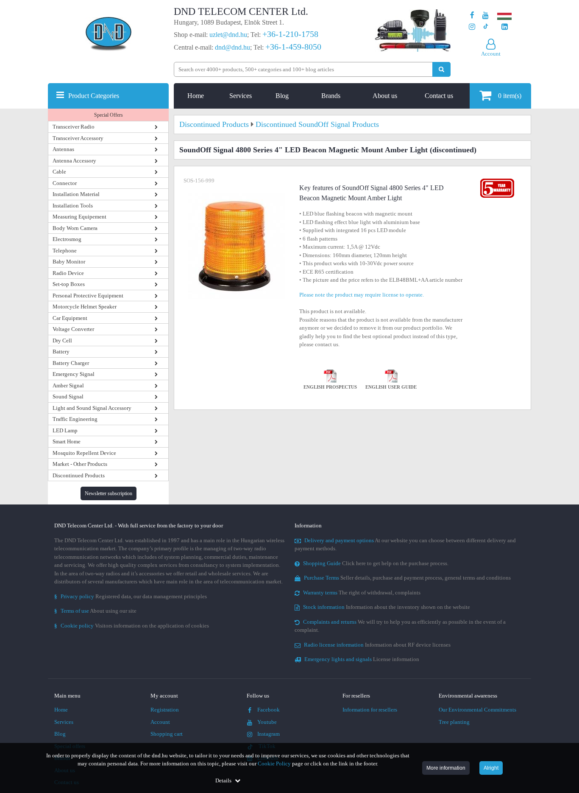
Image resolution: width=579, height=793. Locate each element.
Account (160, 722)
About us (385, 95)
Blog (282, 95)
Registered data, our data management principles (130, 596)
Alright (491, 768)
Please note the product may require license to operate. (361, 294)
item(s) (509, 95)
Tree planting (454, 722)
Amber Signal (68, 385)
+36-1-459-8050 (293, 46)
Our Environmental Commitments (477, 709)
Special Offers (108, 115)
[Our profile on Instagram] (472, 27)
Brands (330, 95)
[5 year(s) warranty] (497, 180)
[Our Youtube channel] (485, 15)
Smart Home (67, 441)
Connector (65, 183)
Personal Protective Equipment (88, 295)
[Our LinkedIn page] (504, 27)
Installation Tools (73, 205)
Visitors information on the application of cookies (131, 625)
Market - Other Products (80, 464)
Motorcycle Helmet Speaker (85, 306)
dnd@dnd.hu (232, 47)
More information (445, 768)
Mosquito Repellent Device (84, 453)
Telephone (65, 250)
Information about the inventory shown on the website (386, 607)
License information (361, 659)
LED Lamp (65, 430)
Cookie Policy (274, 763)
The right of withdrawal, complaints (361, 592)
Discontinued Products (79, 475)
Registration (164, 709)
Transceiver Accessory (78, 138)
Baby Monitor (69, 261)
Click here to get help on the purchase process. (375, 563)
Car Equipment (70, 318)
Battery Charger (71, 363)
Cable (59, 171)
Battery (61, 351)
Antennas (63, 149)
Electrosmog (67, 239)
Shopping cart (166, 734)
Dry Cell (62, 340)
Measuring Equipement (79, 216)
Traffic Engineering (75, 419)
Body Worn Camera (75, 228)
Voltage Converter (73, 329)
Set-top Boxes (69, 284)
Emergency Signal (74, 374)
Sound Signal (68, 396)
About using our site (95, 611)
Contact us (439, 95)
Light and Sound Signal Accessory (92, 408)
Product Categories (93, 95)
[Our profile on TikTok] (485, 27)
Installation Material (76, 194)
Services (240, 95)
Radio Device (68, 273)
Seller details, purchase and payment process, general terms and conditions (407, 577)
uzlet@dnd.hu (228, 34)
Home (195, 95)
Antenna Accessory (74, 160)
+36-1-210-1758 (290, 34)
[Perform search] (441, 69)
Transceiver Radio (74, 126)
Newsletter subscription (108, 493)
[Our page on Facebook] (472, 15)
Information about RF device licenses (377, 645)
